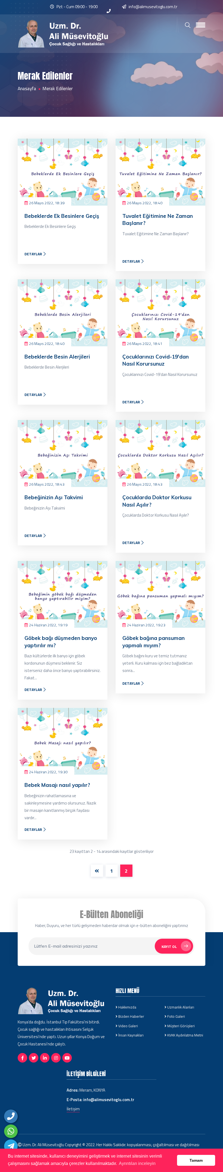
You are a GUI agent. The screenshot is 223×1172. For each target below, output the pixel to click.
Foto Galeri (175, 1016)
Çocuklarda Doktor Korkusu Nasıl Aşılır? (156, 501)
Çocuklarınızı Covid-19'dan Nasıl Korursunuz (155, 360)
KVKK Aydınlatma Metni (184, 1035)
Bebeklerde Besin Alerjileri (57, 356)
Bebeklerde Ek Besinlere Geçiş (61, 216)
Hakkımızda (126, 1007)
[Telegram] (11, 1146)
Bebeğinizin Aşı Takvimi (53, 497)
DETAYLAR (33, 254)
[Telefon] (11, 1116)
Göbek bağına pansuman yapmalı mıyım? (153, 642)
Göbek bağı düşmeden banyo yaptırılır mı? (60, 642)
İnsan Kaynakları (130, 1035)
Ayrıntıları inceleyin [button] (137, 1163)
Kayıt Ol (169, 946)
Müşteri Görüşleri (180, 1026)
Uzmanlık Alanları (180, 1007)
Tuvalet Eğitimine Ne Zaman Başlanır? (157, 220)
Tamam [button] (196, 1160)
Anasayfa (27, 88)
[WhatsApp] (11, 1131)
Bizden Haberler (130, 1016)
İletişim (73, 1109)
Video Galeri (127, 1026)
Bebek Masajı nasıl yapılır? (57, 785)
